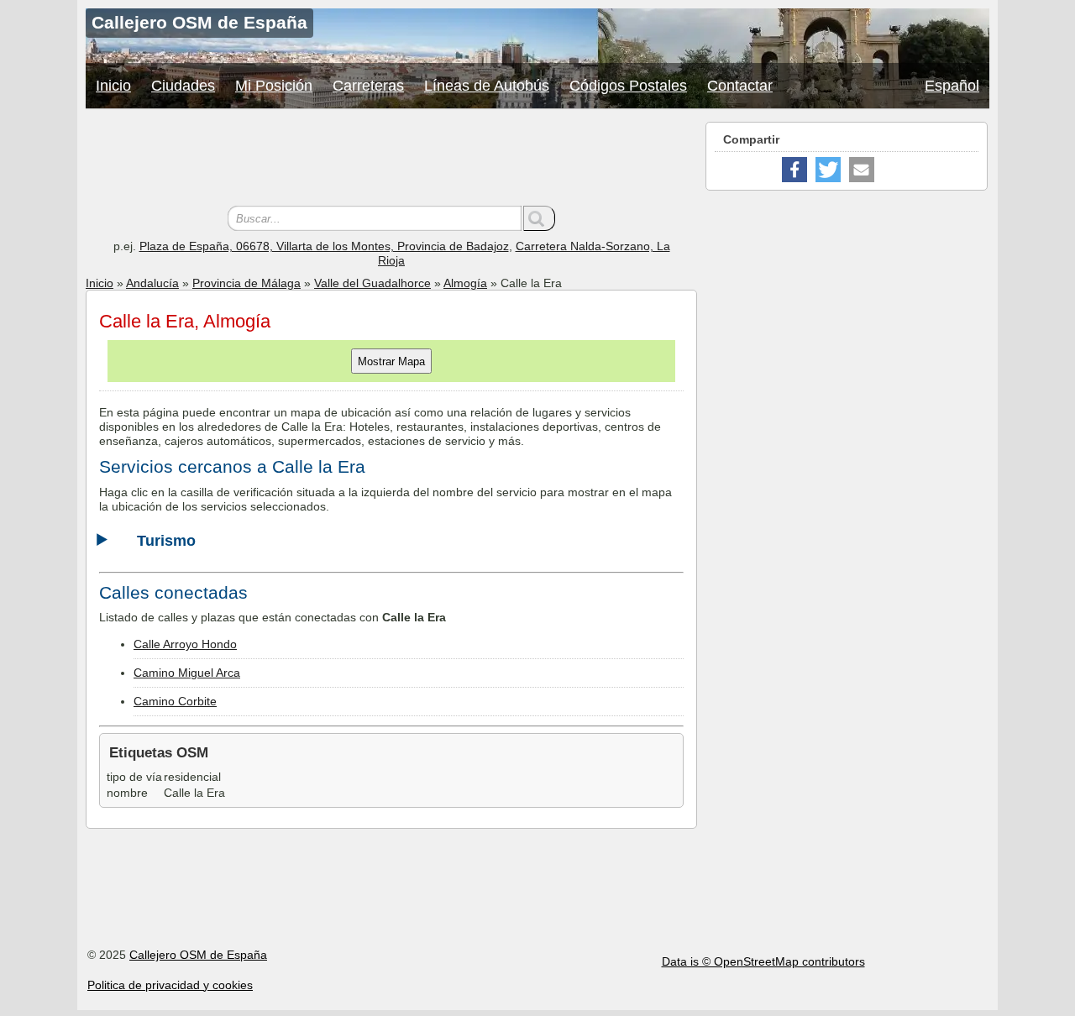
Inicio (113, 85)
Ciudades (183, 85)
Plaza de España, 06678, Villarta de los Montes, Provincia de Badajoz (324, 246)
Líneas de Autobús (486, 85)
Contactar (740, 85)
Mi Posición (273, 85)
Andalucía (152, 283)
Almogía (465, 283)
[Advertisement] (391, 159)
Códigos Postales (628, 85)
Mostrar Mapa (391, 361)
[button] (794, 169)
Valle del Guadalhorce (372, 283)
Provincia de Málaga (246, 283)
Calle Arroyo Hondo (185, 644)
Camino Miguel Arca (187, 672)
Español (952, 85)
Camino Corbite (175, 701)
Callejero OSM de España (198, 954)
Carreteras (368, 85)
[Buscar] (539, 218)
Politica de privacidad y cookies (170, 985)
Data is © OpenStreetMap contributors (763, 961)
